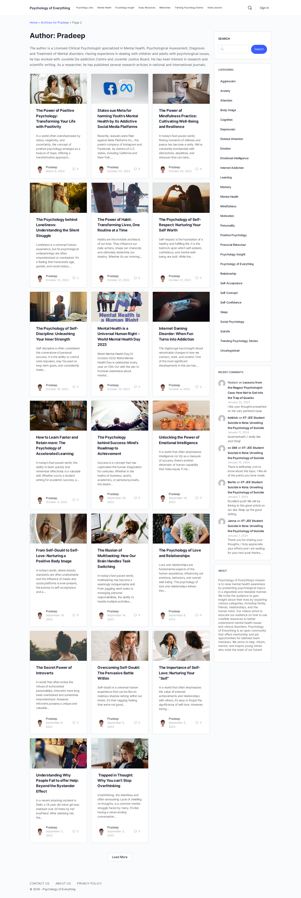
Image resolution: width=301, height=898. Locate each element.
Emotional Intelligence (234, 158)
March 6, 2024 (55, 171)
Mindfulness (228, 206)
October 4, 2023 (179, 389)
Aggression (227, 81)
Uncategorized (230, 350)
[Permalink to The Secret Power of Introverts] (58, 646)
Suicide (225, 331)
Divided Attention (231, 139)
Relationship (228, 273)
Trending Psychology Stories (239, 341)
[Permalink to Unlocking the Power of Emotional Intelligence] (181, 416)
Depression (227, 129)
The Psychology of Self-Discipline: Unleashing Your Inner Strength (57, 333)
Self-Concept (229, 292)
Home (33, 22)
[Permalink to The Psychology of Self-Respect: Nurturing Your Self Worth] (181, 198)
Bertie (232, 482)
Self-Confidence (230, 302)
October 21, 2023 (118, 280)
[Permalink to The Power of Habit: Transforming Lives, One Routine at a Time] (119, 198)
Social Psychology (232, 321)
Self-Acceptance (231, 283)
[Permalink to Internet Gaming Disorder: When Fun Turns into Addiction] (181, 307)
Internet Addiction (232, 167)
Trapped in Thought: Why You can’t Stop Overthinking (115, 780)
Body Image (228, 110)
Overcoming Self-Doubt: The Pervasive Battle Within (118, 672)
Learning (226, 177)
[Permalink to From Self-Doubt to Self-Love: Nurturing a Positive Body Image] (58, 529)
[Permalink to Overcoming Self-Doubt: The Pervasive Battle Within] (119, 646)
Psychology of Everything (50, 8)
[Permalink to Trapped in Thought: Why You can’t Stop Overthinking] (119, 753)
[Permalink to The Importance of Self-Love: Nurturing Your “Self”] (181, 646)
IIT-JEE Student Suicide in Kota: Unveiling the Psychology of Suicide (246, 423)
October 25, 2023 (118, 171)
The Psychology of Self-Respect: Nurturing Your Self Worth (180, 224)
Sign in (264, 7)
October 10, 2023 (118, 389)
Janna (232, 520)
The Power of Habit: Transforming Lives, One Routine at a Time (118, 224)
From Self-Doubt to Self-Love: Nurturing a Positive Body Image (57, 555)
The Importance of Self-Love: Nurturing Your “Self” (179, 672)
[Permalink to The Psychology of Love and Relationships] (181, 529)
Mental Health (229, 196)
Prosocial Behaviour (233, 244)
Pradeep (51, 167)
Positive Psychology (233, 235)
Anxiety (225, 91)
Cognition (226, 119)
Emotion (225, 148)
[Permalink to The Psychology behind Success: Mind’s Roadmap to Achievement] (119, 416)
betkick (233, 417)
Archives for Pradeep (55, 22)
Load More (120, 857)
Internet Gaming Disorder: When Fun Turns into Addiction (176, 333)
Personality (227, 225)
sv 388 (232, 447)
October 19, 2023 (57, 389)
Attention (226, 100)
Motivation (227, 216)
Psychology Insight (232, 254)
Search (224, 38)
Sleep (224, 312)
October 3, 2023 (56, 502)
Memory (225, 187)
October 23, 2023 (57, 280)
